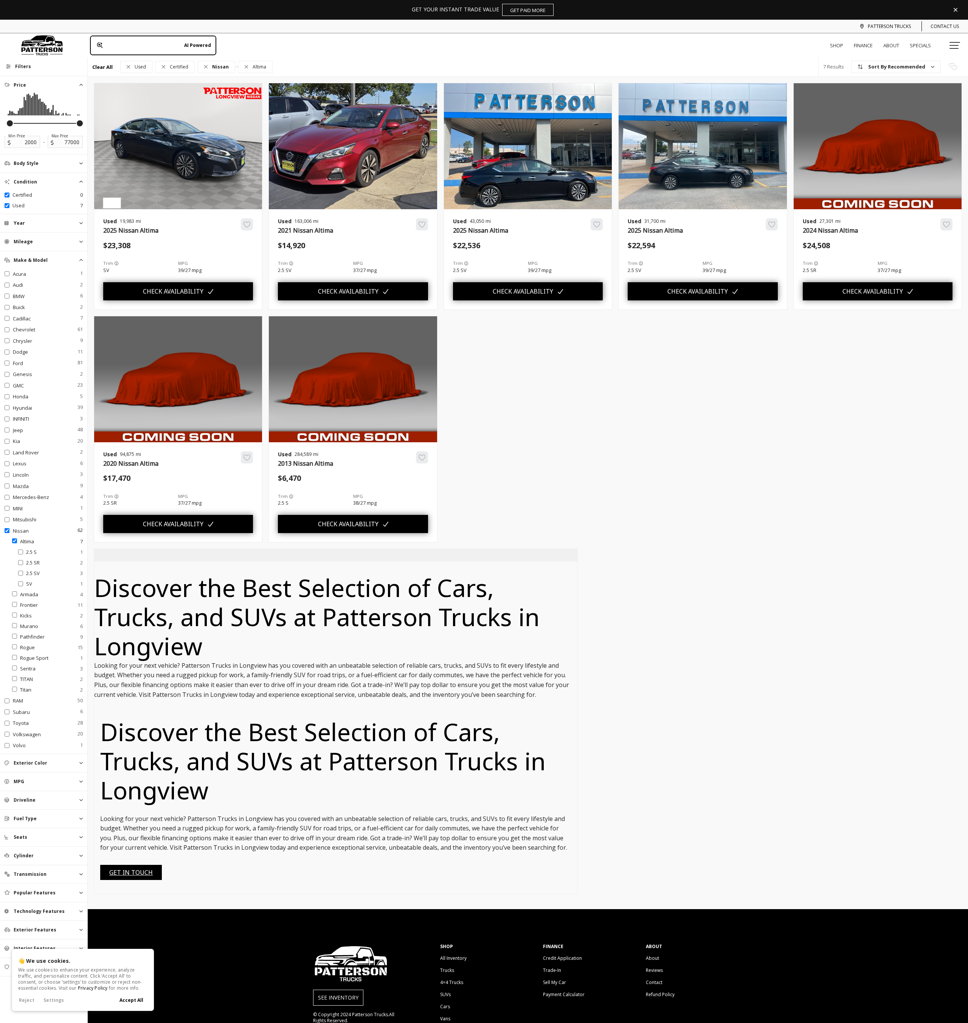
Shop (836, 45)
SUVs (445, 994)
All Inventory (453, 958)
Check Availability (173, 291)
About (891, 45)
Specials (920, 45)
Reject (26, 1000)
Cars (445, 1006)
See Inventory (338, 997)
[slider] (10, 123)
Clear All (102, 67)
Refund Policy (660, 994)
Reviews (654, 970)
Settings (53, 1000)
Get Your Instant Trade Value (479, 10)
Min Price (16, 136)
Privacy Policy (93, 988)
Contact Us (945, 26)
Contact (654, 982)
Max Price (59, 136)
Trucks (447, 970)
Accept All (131, 1000)
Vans (445, 1018)
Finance (863, 45)
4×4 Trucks (451, 982)
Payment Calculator (564, 994)
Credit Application (562, 958)
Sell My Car (554, 982)
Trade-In (552, 970)
